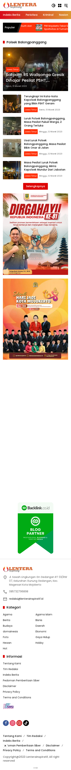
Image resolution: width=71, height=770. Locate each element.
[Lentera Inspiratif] (20, 5)
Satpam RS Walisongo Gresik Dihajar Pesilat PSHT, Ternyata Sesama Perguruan (35, 77)
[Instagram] (12, 723)
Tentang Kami (12, 663)
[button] (53, 5)
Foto (6, 637)
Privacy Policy (11, 692)
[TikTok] (26, 723)
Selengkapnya (35, 186)
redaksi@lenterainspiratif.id (26, 599)
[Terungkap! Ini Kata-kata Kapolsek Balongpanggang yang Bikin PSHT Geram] (12, 104)
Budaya (7, 626)
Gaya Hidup (43, 637)
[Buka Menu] (60, 5)
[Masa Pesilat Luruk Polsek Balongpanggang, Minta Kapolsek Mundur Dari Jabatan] (12, 170)
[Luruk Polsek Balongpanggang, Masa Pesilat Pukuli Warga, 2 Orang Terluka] (12, 126)
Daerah (40, 626)
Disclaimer (9, 686)
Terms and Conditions (17, 697)
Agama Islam (44, 614)
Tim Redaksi (10, 669)
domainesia (10, 631)
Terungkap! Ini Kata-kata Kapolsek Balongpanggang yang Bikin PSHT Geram (42, 99)
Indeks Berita (11, 675)
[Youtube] (19, 723)
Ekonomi (41, 631)
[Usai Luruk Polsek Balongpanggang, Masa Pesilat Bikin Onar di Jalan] (12, 148)
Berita (6, 620)
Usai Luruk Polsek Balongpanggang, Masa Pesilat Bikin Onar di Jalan (45, 144)
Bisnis (39, 620)
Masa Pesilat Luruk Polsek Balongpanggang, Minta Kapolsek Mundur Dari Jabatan (44, 166)
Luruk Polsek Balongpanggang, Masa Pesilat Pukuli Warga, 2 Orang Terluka (44, 122)
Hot (5, 648)
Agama (7, 614)
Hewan (7, 643)
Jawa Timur (13, 69)
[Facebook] (6, 723)
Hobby (40, 643)
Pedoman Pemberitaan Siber (21, 680)
